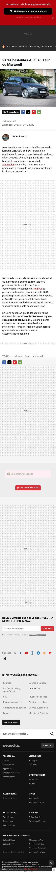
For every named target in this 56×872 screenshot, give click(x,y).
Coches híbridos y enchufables (11, 690)
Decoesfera (8, 821)
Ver (29, 488)
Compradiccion (9, 825)
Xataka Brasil (8, 844)
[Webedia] (11, 747)
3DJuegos (33, 760)
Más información (31, 869)
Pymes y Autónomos (37, 821)
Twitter (28, 112)
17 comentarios (12, 112)
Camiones (10, 46)
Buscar (52, 733)
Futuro (6, 713)
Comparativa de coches (14, 707)
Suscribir (47, 629)
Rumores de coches (12, 702)
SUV (5, 696)
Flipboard (34, 112)
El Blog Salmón (35, 817)
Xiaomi (50, 46)
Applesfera (7, 769)
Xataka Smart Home (11, 773)
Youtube (26, 652)
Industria (18, 356)
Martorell (39, 356)
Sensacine (33, 779)
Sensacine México (36, 844)
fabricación (8, 164)
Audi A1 (38, 288)
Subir (45, 745)
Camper (21, 46)
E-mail (39, 112)
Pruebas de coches (38, 696)
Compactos (34, 688)
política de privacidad (37, 635)
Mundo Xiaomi (9, 777)
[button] (19, 136)
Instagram (32, 652)
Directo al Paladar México (13, 852)
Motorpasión (34, 798)
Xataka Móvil (8, 764)
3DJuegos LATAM (36, 840)
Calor (31, 46)
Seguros (40, 46)
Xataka (6, 760)
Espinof (32, 783)
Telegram (38, 652)
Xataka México (9, 840)
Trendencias (8, 817)
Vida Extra (33, 764)
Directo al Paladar (10, 798)
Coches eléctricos (37, 683)
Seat (27, 356)
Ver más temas (11, 722)
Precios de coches (38, 702)
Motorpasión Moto (36, 802)
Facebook (23, 112)
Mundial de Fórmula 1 (39, 713)
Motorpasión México (37, 852)
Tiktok (5, 658)
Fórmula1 (7, 683)
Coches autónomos (38, 707)
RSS (44, 652)
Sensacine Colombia (37, 848)
